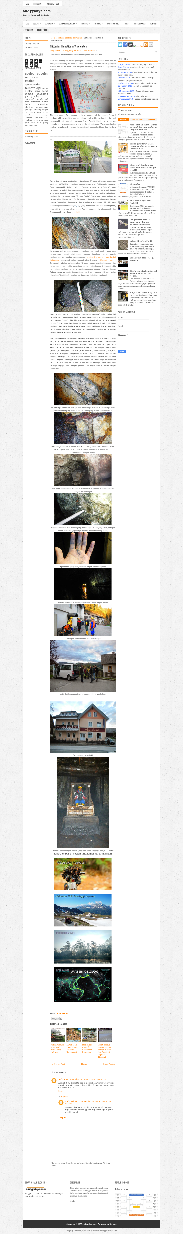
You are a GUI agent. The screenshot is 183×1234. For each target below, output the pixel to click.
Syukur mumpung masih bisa (143, 64)
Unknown (63, 1079)
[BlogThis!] (55, 1018)
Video (127, 23)
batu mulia (42, 112)
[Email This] (52, 1018)
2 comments (89, 50)
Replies (64, 1096)
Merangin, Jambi (107, 260)
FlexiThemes (78, 1231)
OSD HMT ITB (31, 47)
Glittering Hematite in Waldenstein (68, 46)
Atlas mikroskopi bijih (141, 241)
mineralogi (33, 88)
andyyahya (71, 1101)
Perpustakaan (140, 23)
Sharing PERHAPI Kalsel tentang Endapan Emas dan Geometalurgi (143, 146)
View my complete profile (130, 114)
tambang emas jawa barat (36, 120)
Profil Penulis (42, 30)
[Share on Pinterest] (67, 1013)
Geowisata (50, 23)
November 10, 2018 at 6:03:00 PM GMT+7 (88, 1102)
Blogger (113, 1224)
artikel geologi (65, 37)
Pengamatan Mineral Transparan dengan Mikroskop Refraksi (140, 222)
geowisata (77, 37)
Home (27, 4)
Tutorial (98, 23)
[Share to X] (58, 1018)
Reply (61, 1091)
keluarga (44, 115)
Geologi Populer (32, 43)
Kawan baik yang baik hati (145, 83)
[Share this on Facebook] (57, 1013)
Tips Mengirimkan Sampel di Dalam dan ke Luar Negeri (143, 273)
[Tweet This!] (60, 1013)
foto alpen (30, 112)
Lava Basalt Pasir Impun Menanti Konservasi (71, 1048)
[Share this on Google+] (64, 1013)
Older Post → (109, 1064)
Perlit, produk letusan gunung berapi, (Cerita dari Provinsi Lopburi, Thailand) (104, 1050)
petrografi (29, 99)
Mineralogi (135, 184)
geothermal (42, 99)
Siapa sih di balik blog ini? (143, 292)
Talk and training (142, 96)
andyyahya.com (37, 11)
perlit (27, 123)
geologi (30, 81)
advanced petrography (36, 95)
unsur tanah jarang (39, 123)
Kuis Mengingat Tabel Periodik (141, 201)
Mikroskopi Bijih (53, 4)
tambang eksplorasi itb (36, 117)
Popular (123, 119)
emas (45, 88)
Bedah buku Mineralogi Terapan (142, 258)
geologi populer (36, 74)
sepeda (29, 93)
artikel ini (77, 212)
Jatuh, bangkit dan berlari (146, 99)
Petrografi (37, 4)
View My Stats (31, 136)
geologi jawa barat (36, 91)
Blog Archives (137, 119)
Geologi (37, 23)
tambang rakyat (40, 109)
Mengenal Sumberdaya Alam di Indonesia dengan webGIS (143, 167)
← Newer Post (58, 1064)
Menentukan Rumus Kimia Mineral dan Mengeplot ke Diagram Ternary (143, 127)
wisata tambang (31, 125)
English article (114, 23)
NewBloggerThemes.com (107, 1231)
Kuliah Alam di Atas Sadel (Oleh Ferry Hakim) (57, 1048)
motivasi (31, 77)
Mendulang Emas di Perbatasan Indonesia (87, 1048)
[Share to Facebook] (60, 1018)
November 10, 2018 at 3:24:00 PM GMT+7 (87, 1079)
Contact (151, 119)
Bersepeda (29, 30)
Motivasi (153, 23)
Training (85, 23)
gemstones (29, 115)
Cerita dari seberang (68, 23)
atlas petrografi (32, 101)
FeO (76, 205)
